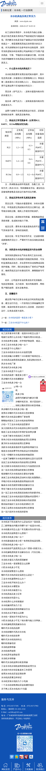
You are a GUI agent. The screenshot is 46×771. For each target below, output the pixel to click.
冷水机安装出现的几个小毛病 (14, 681)
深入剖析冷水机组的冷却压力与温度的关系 (20, 466)
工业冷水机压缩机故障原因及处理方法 (18, 666)
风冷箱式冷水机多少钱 (11, 367)
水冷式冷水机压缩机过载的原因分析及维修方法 (22, 405)
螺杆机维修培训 (8, 643)
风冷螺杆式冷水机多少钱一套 (14, 409)
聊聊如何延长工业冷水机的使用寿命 (17, 421)
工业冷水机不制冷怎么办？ (13, 582)
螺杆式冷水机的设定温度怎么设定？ (17, 575)
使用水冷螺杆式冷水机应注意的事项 (17, 413)
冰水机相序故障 (8, 651)
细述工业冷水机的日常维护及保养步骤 (18, 432)
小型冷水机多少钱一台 (11, 556)
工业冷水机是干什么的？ (19, 323)
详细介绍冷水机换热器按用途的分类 (17, 481)
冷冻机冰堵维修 (8, 658)
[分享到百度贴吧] (31, 757)
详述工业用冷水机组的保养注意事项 (17, 508)
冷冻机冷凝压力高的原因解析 (14, 560)
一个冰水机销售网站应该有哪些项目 (17, 685)
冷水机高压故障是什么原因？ (14, 533)
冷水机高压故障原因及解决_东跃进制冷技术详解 (23, 360)
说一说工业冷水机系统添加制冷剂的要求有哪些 (22, 493)
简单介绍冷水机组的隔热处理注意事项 (18, 440)
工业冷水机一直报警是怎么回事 (15, 563)
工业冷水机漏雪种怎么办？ (13, 579)
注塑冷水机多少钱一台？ (12, 537)
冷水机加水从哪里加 (10, 586)
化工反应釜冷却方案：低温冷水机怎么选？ (20, 333)
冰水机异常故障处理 (10, 655)
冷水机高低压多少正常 (11, 594)
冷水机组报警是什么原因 (12, 571)
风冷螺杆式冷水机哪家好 (12, 379)
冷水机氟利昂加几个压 (11, 605)
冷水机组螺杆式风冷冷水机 (13, 632)
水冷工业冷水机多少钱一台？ (14, 345)
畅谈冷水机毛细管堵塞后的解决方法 (17, 485)
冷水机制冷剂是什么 (10, 598)
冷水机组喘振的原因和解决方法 (15, 609)
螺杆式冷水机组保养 (10, 636)
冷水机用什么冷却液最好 (12, 601)
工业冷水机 (37, 255)
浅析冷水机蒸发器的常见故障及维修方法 (19, 447)
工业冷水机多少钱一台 (11, 383)
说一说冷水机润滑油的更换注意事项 (17, 470)
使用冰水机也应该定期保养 (13, 674)
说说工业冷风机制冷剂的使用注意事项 (18, 462)
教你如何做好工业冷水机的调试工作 (17, 504)
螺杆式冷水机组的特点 (11, 639)
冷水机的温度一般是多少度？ (20, 318)
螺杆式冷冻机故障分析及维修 (14, 662)
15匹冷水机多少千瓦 (10, 567)
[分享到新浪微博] (21, 757)
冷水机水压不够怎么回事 (12, 613)
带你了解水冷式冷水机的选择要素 (16, 489)
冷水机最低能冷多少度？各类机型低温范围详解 (22, 541)
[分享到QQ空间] (17, 757)
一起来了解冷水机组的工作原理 (15, 436)
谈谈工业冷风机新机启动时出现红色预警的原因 (22, 477)
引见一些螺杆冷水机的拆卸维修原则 (17, 455)
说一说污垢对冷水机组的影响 (14, 512)
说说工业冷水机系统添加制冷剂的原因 (18, 500)
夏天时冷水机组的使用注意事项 (15, 443)
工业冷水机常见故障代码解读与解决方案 (19, 398)
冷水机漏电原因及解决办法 (13, 624)
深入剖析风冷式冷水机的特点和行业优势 (19, 428)
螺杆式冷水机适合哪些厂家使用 (15, 417)
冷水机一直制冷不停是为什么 (14, 617)
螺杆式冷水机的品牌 (10, 628)
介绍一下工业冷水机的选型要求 (15, 424)
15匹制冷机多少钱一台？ (12, 545)
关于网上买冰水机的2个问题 (14, 689)
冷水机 (17, 10)
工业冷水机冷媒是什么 (11, 590)
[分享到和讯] (26, 757)
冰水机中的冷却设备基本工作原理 (16, 670)
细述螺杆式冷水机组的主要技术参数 (17, 474)
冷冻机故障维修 (8, 647)
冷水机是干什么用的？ (11, 348)
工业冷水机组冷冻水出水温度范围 (16, 352)
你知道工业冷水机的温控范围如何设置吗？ (20, 496)
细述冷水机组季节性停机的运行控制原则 (19, 451)
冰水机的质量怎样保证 (11, 677)
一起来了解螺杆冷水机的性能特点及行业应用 (21, 458)
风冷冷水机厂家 (8, 364)
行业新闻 (28, 10)
